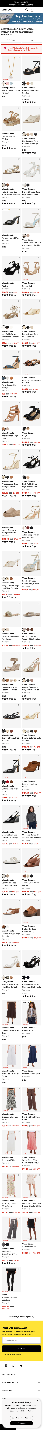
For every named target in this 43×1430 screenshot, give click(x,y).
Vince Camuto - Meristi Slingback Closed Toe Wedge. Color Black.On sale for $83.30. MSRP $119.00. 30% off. (11, 825)
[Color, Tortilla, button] (28, 134)
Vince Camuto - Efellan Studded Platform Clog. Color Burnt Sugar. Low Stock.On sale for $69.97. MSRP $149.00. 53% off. (31, 923)
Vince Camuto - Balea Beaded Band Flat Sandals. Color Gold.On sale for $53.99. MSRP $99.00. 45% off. (11, 625)
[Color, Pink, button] (7, 83)
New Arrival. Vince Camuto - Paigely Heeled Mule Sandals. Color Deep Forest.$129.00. (11, 230)
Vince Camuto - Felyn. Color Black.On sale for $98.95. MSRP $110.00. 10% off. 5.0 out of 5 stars (31, 423)
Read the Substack (25, 5)
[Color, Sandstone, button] (28, 83)
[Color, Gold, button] (7, 731)
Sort (32, 40)
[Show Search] (26, 9)
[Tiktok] (13, 1365)
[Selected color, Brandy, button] (24, 876)
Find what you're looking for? (20, 1317)
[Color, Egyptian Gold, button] (32, 134)
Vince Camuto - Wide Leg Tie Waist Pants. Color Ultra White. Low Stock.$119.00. (11, 1064)
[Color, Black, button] (36, 134)
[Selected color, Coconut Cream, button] (3, 579)
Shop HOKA (28, 21)
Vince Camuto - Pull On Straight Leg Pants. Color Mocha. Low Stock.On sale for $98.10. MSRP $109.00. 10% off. (31, 1107)
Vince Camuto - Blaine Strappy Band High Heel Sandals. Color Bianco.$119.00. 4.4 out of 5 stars (31, 181)
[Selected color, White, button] (3, 83)
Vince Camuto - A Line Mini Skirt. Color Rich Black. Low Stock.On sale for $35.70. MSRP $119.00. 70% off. (31, 1240)
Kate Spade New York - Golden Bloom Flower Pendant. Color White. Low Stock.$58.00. (11, 79)
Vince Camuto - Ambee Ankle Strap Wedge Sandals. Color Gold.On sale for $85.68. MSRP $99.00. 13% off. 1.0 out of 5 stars (11, 473)
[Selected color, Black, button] (24, 83)
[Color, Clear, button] (7, 927)
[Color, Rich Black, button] (7, 1244)
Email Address (11, 1340)
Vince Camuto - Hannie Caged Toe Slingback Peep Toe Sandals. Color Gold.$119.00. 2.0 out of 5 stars (31, 676)
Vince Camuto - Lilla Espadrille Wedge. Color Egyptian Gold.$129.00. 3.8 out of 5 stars (11, 130)
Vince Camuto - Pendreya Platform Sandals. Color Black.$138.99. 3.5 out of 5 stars (31, 79)
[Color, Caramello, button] (36, 731)
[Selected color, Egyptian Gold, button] (3, 185)
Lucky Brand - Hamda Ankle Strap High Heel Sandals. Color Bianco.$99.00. (11, 973)
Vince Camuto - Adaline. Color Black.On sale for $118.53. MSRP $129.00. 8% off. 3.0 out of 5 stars (11, 276)
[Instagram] (6, 1365)
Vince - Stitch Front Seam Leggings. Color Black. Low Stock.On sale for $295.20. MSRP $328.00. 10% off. (11, 1288)
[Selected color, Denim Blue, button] (3, 378)
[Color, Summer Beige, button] (28, 477)
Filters (13, 40)
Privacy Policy (26, 1411)
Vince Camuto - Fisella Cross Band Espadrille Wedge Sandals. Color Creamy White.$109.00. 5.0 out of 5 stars (31, 130)
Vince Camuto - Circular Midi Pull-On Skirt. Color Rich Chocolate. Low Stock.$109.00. (11, 1020)
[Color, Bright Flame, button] (28, 528)
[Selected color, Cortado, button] (3, 429)
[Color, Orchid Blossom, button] (11, 327)
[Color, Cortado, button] (11, 477)
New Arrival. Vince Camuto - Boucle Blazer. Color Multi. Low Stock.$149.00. (31, 1020)
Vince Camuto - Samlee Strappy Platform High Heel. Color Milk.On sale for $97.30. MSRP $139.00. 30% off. (31, 575)
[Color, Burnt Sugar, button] (11, 782)
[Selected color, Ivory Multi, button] (24, 629)
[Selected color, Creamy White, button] (24, 134)
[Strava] (21, 1365)
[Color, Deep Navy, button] (28, 977)
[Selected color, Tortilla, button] (3, 680)
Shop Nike (16, 21)
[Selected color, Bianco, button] (24, 185)
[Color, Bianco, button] (7, 378)
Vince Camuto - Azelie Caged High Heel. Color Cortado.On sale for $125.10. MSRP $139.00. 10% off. (11, 423)
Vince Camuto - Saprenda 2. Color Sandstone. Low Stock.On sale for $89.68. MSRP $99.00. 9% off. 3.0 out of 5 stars (31, 276)
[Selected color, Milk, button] (24, 236)
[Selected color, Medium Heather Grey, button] (3, 1244)
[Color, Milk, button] (32, 83)
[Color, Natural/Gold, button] (7, 429)
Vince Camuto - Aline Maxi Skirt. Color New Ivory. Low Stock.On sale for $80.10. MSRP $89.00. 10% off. (11, 1150)
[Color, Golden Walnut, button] (7, 185)
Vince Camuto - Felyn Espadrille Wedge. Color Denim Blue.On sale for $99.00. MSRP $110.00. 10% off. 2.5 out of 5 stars (11, 374)
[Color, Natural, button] (28, 236)
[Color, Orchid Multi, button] (28, 629)
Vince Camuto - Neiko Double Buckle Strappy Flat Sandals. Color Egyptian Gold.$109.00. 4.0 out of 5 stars (11, 181)
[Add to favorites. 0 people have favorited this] (18, 57)
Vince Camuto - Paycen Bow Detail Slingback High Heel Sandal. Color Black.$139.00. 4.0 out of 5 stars (31, 973)
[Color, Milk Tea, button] (32, 680)
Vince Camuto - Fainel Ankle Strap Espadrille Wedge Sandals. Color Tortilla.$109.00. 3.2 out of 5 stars (11, 676)
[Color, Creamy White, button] (32, 327)
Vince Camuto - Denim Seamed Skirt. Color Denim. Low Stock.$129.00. (31, 1064)
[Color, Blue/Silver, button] (11, 83)
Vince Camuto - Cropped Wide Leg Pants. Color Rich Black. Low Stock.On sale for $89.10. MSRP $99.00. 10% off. (11, 1107)
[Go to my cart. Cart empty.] (32, 9)
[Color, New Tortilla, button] (28, 429)
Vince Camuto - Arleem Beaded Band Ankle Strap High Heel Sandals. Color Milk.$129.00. (31, 230)
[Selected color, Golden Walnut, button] (3, 927)
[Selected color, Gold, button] (3, 477)
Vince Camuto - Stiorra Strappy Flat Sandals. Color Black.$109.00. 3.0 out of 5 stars (11, 727)
